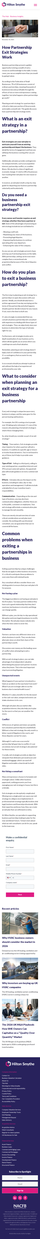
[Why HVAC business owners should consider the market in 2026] (20, 923)
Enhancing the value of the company (16, 245)
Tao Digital (27, 1233)
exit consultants (15, 823)
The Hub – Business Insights (12, 16)
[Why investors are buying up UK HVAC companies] (20, 969)
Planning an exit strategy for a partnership (18, 103)
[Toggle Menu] (35, 5)
